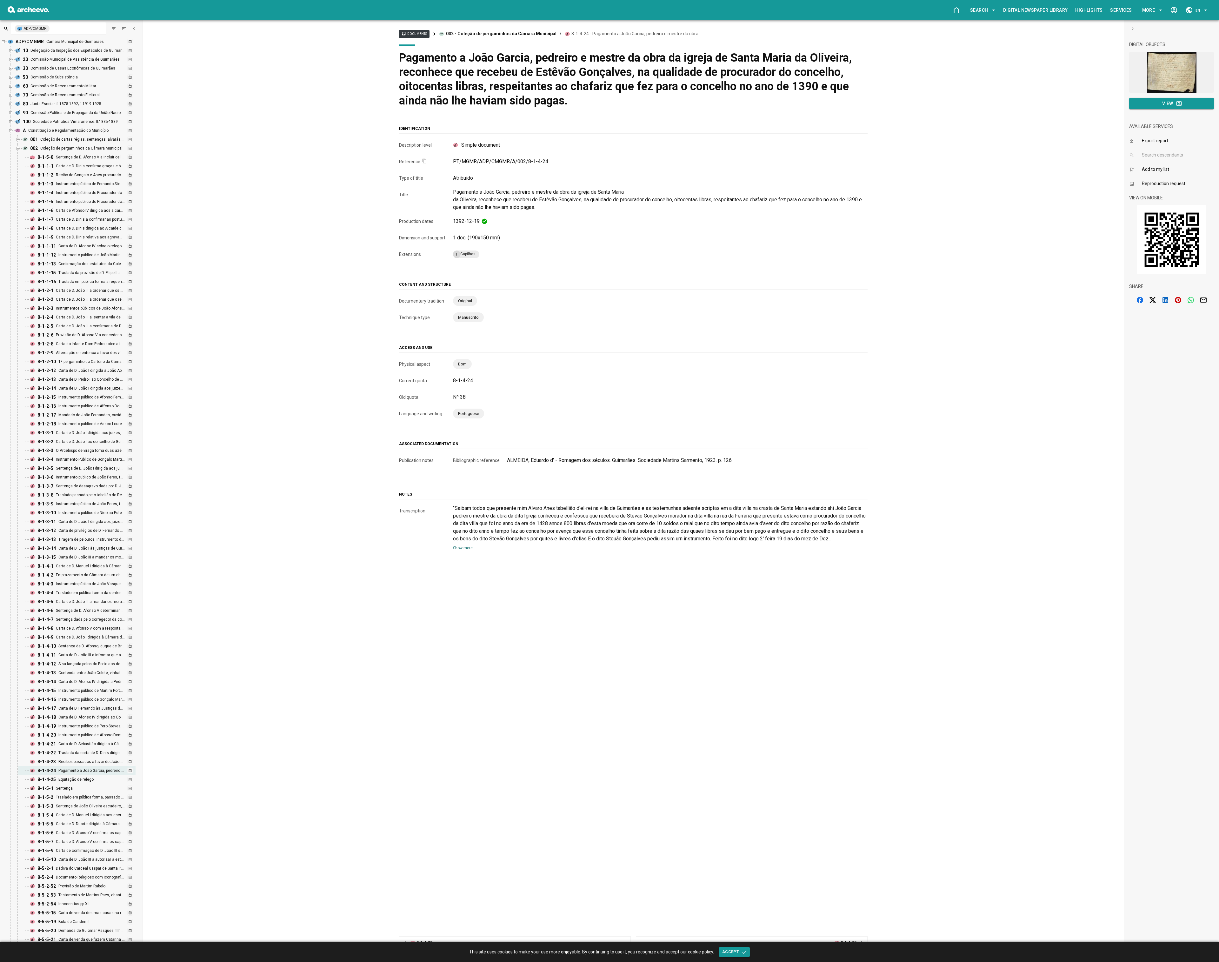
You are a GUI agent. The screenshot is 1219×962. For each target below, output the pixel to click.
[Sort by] (114, 28)
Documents (414, 33)
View (1167, 103)
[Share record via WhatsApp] (1190, 300)
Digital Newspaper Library (1035, 10)
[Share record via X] (1152, 300)
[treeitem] (84, 770)
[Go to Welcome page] (956, 10)
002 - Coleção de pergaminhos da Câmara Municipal (501, 33)
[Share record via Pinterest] (1178, 300)
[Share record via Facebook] (1140, 300)
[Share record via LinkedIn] (1165, 300)
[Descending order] (124, 28)
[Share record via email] (1203, 300)
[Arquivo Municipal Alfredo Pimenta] (28, 11)
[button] (981, 10)
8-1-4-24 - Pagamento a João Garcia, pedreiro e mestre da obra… (636, 33)
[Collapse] (134, 28)
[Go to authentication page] (1174, 10)
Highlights (1088, 10)
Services (1121, 10)
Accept (730, 951)
